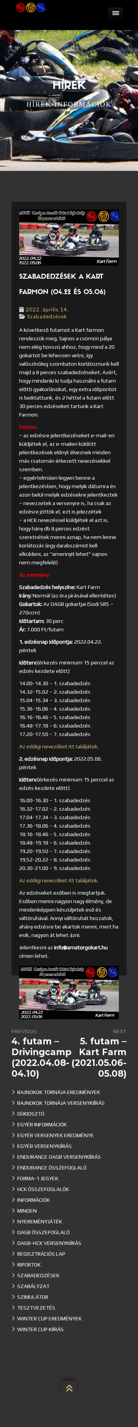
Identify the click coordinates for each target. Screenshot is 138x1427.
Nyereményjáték (39, 1221)
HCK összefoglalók (43, 1189)
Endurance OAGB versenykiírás (59, 1157)
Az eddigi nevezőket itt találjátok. (59, 746)
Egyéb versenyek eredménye (55, 1135)
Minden (27, 1211)
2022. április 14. (47, 309)
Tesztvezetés (36, 1308)
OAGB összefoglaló (43, 1232)
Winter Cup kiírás (40, 1329)
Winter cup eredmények (49, 1318)
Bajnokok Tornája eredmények (58, 1092)
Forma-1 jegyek (37, 1178)
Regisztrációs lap (41, 1254)
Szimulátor (32, 1297)
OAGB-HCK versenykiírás (49, 1243)
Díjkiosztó (30, 1114)
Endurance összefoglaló (52, 1167)
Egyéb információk (42, 1124)
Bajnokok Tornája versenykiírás (61, 1103)
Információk (33, 1200)
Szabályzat (33, 1286)
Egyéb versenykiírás (44, 1146)
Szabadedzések (47, 316)
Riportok (29, 1264)
